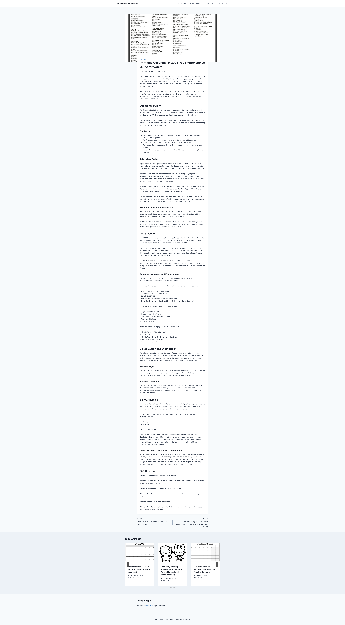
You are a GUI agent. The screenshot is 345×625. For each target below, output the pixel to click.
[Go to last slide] (128, 564)
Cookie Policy (195, 3)
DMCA (213, 3)
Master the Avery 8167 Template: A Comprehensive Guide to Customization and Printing (192, 523)
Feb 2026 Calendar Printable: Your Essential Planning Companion (204, 569)
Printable (143, 59)
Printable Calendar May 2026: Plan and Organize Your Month (139, 569)
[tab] (168, 587)
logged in (149, 606)
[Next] (217, 564)
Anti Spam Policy (182, 3)
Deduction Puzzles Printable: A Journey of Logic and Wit (152, 521)
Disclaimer (205, 3)
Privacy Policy (222, 3)
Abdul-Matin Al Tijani (147, 71)
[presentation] (139, 552)
